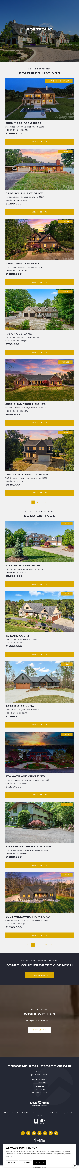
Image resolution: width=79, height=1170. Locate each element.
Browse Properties (40, 975)
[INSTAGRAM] (28, 1133)
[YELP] (45, 1133)
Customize (26, 1162)
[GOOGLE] (51, 1133)
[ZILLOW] (56, 1133)
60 (46, 945)
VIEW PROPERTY (39, 142)
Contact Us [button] (39, 1030)
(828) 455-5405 (39, 1082)
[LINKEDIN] (34, 1133)
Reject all (12, 1162)
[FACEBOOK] (23, 1133)
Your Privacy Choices (39, 1168)
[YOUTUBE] (39, 1133)
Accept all (40, 1162)
